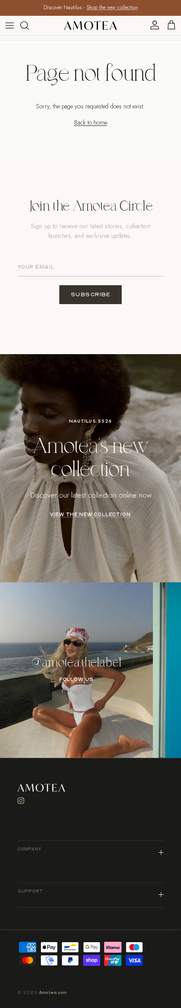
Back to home (90, 122)
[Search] (29, 25)
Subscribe (91, 294)
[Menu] (9, 25)
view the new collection (90, 515)
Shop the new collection (112, 7)
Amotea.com (53, 993)
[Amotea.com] (90, 25)
